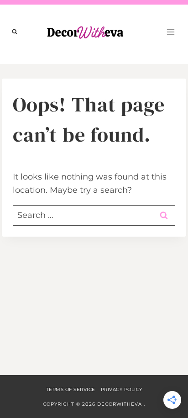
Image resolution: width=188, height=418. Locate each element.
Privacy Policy (121, 389)
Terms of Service (70, 389)
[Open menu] (170, 32)
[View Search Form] (14, 31)
